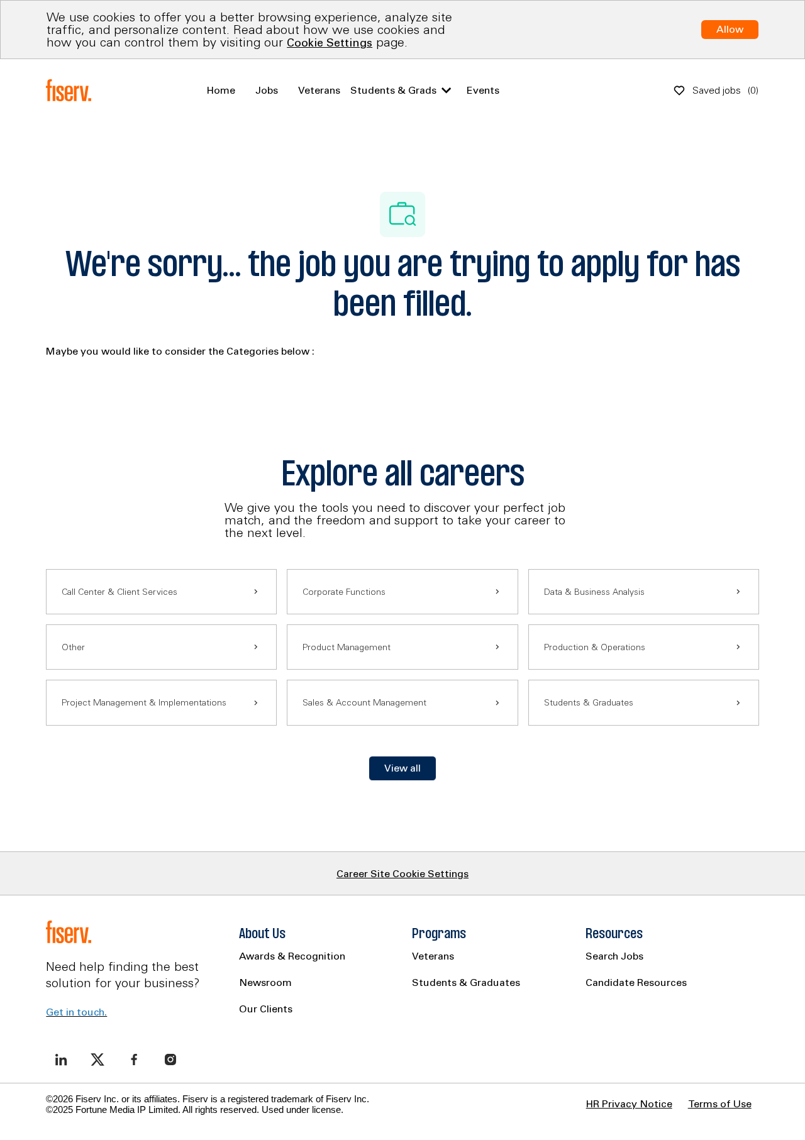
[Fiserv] (71, 90)
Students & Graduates (466, 982)
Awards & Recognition (292, 955)
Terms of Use (720, 1103)
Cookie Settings (329, 42)
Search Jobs (614, 955)
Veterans (319, 90)
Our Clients (265, 1008)
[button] (402, 768)
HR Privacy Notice (629, 1103)
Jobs (266, 90)
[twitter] (97, 1059)
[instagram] (170, 1059)
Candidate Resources (636, 982)
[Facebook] (134, 1059)
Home (221, 90)
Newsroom (265, 982)
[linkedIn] (61, 1059)
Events (483, 90)
